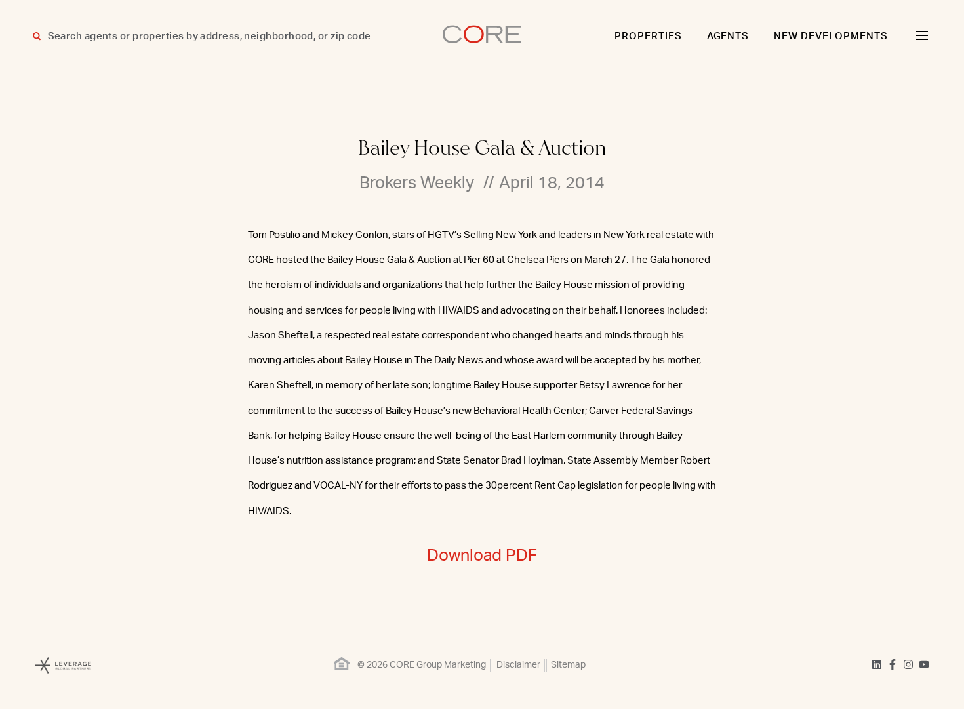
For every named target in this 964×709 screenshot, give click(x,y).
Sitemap (568, 665)
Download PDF (482, 556)
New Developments (831, 36)
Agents (728, 36)
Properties (648, 36)
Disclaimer (518, 665)
